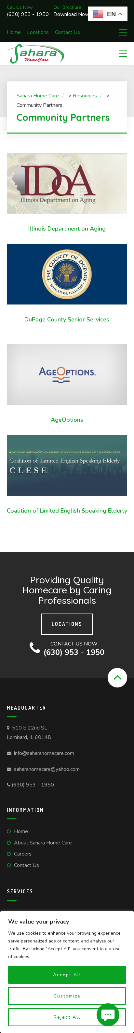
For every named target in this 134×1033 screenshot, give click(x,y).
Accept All (67, 975)
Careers (23, 853)
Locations (38, 32)
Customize (67, 996)
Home (14, 32)
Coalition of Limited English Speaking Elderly (67, 511)
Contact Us (67, 32)
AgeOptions (67, 420)
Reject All (67, 1017)
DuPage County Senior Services (66, 319)
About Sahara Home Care (43, 842)
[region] (67, 972)
